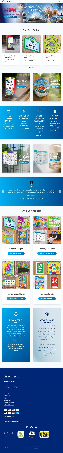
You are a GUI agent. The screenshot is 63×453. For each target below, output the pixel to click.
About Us (6, 393)
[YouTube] (36, 427)
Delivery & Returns (9, 405)
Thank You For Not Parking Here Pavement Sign (10, 57)
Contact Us (7, 395)
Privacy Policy (7, 400)
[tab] (28, 67)
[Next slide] (59, 51)
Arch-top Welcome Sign (30, 57)
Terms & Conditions (9, 402)
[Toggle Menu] (59, 1)
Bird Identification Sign (51, 57)
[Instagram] (27, 427)
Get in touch (47, 350)
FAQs (5, 398)
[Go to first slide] (61, 13)
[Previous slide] (2, 13)
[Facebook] (31, 427)
